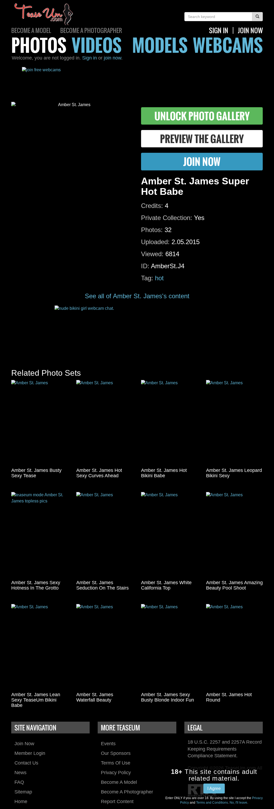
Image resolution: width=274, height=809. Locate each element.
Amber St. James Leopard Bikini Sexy (234, 473)
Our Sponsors (116, 753)
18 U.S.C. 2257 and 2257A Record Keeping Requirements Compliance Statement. (225, 748)
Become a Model (31, 30)
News (20, 772)
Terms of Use (115, 763)
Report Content (117, 801)
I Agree (214, 788)
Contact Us (26, 763)
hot (159, 278)
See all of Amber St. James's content (137, 296)
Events (108, 743)
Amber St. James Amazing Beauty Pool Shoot (234, 585)
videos (96, 45)
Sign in (89, 58)
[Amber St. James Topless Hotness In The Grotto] (39, 534)
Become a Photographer (91, 30)
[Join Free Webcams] (137, 80)
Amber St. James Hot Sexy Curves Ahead (99, 473)
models (160, 45)
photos (38, 45)
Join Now (24, 743)
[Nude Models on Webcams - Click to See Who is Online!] (137, 331)
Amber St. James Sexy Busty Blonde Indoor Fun (167, 697)
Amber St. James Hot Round (229, 697)
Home (20, 801)
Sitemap (23, 792)
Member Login (29, 753)
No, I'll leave (238, 802)
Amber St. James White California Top (166, 585)
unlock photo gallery (202, 116)
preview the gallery (202, 139)
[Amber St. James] (39, 422)
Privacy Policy (116, 772)
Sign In (218, 30)
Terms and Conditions (212, 802)
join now (250, 30)
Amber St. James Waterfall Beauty (94, 697)
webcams (228, 45)
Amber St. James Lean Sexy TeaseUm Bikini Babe (35, 700)
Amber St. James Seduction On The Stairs (102, 585)
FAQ (19, 782)
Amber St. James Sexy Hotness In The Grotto (35, 585)
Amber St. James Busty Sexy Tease (36, 473)
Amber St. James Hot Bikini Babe (164, 473)
